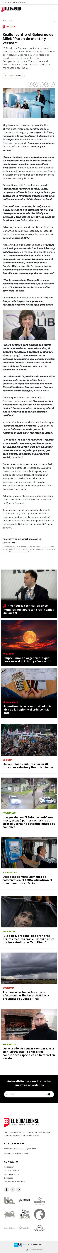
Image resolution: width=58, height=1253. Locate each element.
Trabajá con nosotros (14, 1181)
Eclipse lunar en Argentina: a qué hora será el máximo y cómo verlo (26, 659)
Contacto (8, 1178)
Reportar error (11, 1174)
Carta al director (12, 1170)
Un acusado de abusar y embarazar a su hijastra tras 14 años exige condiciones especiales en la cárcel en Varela (29, 1053)
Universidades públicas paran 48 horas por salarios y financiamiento (28, 765)
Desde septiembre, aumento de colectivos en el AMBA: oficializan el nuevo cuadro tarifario (27, 880)
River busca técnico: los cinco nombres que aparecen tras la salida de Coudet (28, 609)
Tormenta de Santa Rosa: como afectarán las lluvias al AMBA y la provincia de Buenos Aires (26, 995)
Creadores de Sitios (36, 1249)
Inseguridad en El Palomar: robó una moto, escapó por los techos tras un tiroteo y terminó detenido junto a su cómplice (29, 822)
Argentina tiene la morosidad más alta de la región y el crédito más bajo (27, 709)
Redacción (9, 1167)
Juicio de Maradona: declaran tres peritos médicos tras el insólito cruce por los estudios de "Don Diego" (28, 939)
